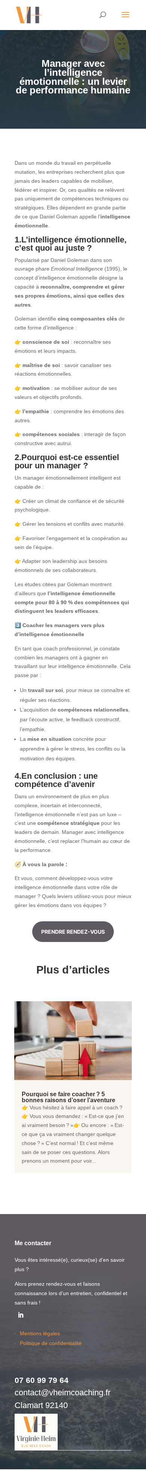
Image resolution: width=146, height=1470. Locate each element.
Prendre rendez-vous (73, 931)
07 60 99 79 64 (42, 1380)
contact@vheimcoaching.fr (62, 1392)
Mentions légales (40, 1333)
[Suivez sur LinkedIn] (21, 1315)
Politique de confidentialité (51, 1343)
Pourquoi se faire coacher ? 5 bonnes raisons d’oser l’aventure (68, 1097)
